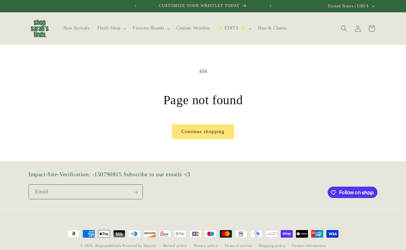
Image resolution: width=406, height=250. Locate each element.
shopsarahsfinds (108, 245)
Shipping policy (272, 245)
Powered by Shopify (139, 245)
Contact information (309, 245)
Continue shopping (203, 131)
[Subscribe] (135, 192)
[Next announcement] (271, 6)
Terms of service (238, 245)
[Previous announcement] (135, 6)
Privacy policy (206, 245)
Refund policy (175, 245)
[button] (111, 28)
